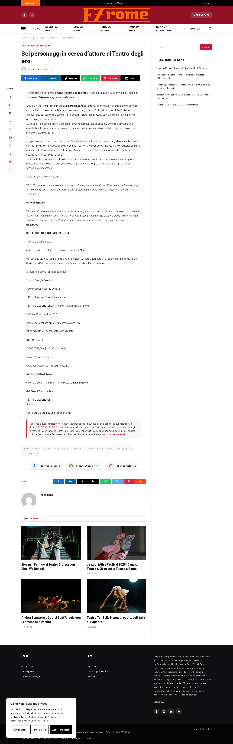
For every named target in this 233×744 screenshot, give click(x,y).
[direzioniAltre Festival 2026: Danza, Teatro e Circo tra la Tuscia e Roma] (116, 543)
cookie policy (27, 671)
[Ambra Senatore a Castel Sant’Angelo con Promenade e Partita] (51, 596)
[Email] (10, 137)
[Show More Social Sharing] (143, 78)
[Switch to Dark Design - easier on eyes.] (43, 3)
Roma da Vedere (105, 28)
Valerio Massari (30, 453)
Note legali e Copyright (186, 694)
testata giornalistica (97, 671)
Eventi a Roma (51, 28)
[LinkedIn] (10, 105)
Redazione (36, 69)
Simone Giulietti (95, 448)
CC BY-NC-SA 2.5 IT (47, 427)
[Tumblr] (10, 153)
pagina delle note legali (113, 434)
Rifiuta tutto (39, 729)
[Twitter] (10, 145)
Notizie (195, 28)
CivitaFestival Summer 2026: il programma (177, 104)
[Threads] (10, 113)
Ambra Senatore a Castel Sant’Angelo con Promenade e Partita (51, 620)
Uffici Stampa (30, 3)
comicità (47, 448)
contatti (91, 676)
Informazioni (206, 729)
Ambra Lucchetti (31, 448)
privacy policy (27, 666)
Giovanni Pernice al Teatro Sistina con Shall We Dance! (48, 566)
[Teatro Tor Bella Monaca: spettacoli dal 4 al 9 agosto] (116, 596)
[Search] (210, 28)
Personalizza (19, 729)
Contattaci (201, 15)
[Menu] (23, 28)
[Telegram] (10, 170)
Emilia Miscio (61, 448)
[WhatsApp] (10, 129)
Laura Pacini (78, 448)
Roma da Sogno (134, 28)
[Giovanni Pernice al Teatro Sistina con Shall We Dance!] (51, 543)
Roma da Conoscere (164, 28)
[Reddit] (10, 161)
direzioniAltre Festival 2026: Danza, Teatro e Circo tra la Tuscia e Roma (112, 566)
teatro (110, 448)
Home (36, 28)
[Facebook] (10, 97)
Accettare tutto (60, 729)
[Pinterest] (10, 121)
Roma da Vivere (77, 28)
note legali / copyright (31, 676)
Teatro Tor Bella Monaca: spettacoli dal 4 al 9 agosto (116, 620)
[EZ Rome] (116, 15)
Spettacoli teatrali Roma (35, 46)
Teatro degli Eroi (124, 448)
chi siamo (205, 3)
